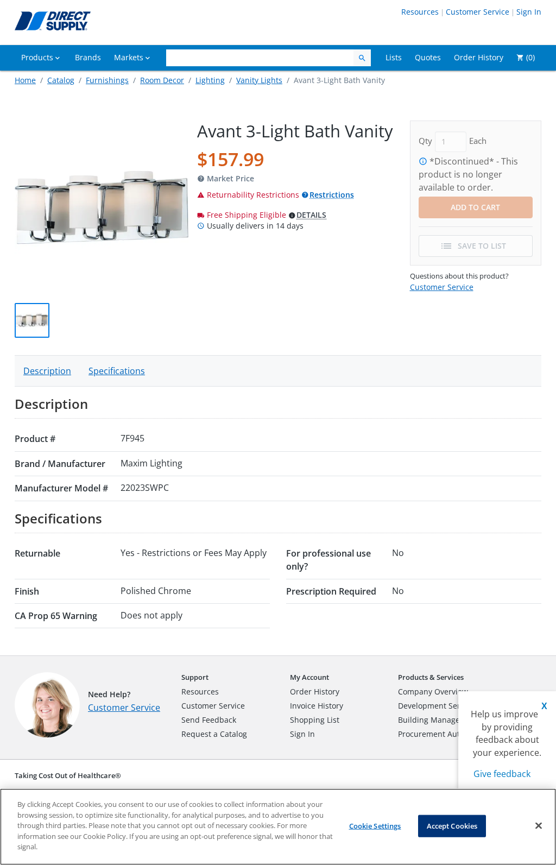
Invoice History (316, 705)
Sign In (528, 12)
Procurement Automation (444, 734)
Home (25, 80)
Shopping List (314, 720)
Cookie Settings (375, 825)
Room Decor (162, 80)
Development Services (438, 705)
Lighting (210, 80)
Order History (314, 691)
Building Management (438, 720)
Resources (420, 12)
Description (47, 371)
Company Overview (433, 691)
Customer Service (477, 12)
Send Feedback (208, 720)
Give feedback (501, 774)
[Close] (539, 825)
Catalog (60, 80)
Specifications (117, 371)
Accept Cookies (452, 825)
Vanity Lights (259, 80)
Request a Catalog (214, 734)
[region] (278, 826)
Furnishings (107, 80)
